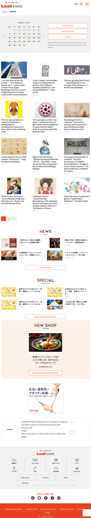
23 (19, 41)
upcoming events (68, 31)
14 (9, 37)
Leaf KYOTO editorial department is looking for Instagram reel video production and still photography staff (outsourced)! (45, 425)
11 (29, 34)
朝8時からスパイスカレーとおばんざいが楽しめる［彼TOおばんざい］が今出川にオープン (46, 360)
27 (38, 41)
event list (67, 37)
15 (14, 37)
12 (34, 34)
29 (14, 45)
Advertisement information (13, 509)
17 (24, 37)
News (66, 477)
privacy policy (81, 509)
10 (24, 34)
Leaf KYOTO (5, 12)
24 (24, 41)
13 (38, 34)
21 (9, 41)
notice (24, 431)
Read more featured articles (45, 317)
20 (38, 37)
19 (34, 37)
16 (19, 37)
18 (29, 37)
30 (19, 45)
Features (45, 477)
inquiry (47, 512)
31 (24, 45)
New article (25, 477)
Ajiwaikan (25, 483)
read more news (45, 267)
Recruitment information (48, 509)
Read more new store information (45, 373)
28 (9, 45)
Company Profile (31, 509)
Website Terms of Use (66, 509)
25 (29, 41)
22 (14, 41)
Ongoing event (67, 25)
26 (34, 41)
